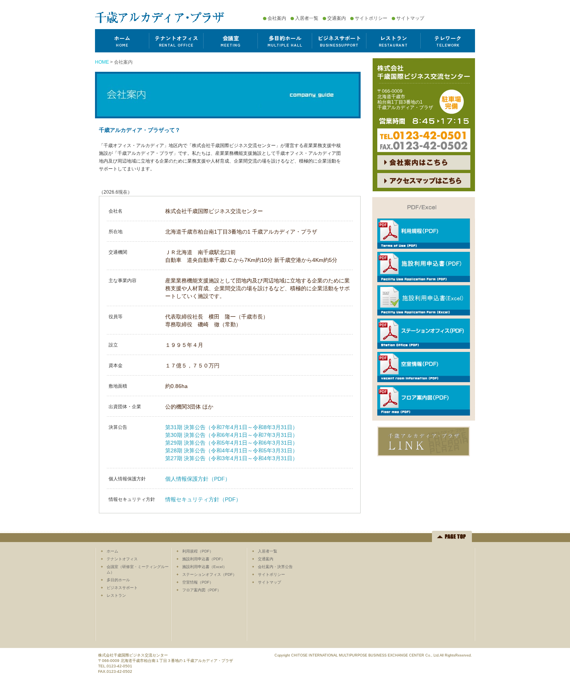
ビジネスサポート (122, 588)
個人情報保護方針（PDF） (197, 479)
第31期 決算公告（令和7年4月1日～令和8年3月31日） (231, 427)
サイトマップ (410, 18)
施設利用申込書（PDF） (203, 559)
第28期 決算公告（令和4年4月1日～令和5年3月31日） (231, 450)
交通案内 (336, 18)
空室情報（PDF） (197, 582)
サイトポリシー (371, 18)
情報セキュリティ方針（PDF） (203, 499)
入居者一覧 (306, 18)
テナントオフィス (122, 559)
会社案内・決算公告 (275, 567)
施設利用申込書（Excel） (204, 567)
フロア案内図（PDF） (201, 590)
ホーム (112, 551)
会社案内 (277, 18)
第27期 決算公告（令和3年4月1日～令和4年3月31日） (231, 458)
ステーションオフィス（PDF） (209, 574)
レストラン (116, 595)
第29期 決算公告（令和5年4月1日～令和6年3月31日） (231, 443)
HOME (102, 62)
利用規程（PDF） (197, 551)
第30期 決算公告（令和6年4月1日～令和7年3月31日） (231, 435)
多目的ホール (118, 580)
